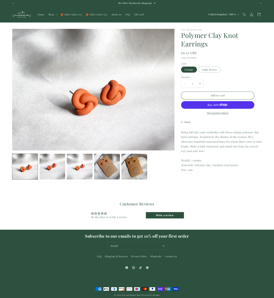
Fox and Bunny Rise (131, 295)
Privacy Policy (139, 256)
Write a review (165, 215)
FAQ (99, 256)
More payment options (218, 112)
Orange (189, 69)
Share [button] (187, 121)
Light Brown (209, 69)
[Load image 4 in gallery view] (107, 166)
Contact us (171, 256)
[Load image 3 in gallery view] (79, 166)
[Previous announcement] (13, 3)
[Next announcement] (260, 3)
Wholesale (156, 256)
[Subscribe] (163, 246)
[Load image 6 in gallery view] (134, 166)
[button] (52, 14)
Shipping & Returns (116, 256)
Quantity (185, 76)
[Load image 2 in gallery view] (52, 166)
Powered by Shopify (150, 295)
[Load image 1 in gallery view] (25, 166)
